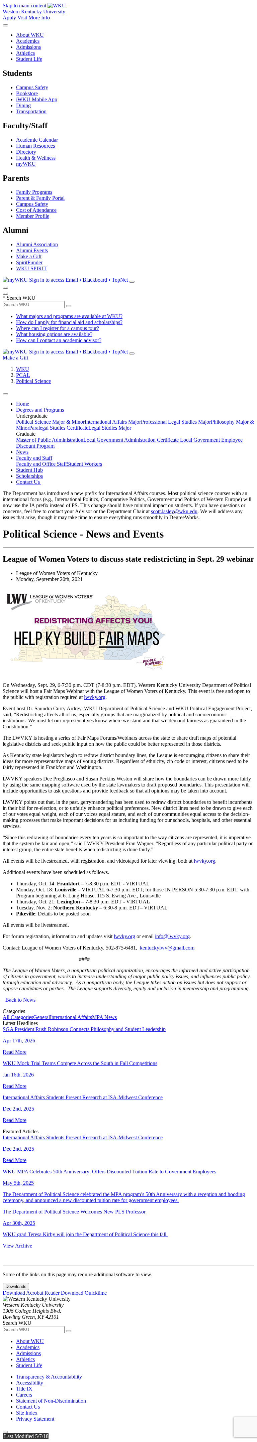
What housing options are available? (54, 334)
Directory (26, 152)
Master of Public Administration (49, 440)
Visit (22, 17)
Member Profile (32, 216)
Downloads (15, 1286)
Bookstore (27, 93)
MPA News (104, 1017)
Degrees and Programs (40, 410)
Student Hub (29, 470)
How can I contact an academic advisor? (58, 340)
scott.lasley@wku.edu (174, 511)
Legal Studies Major (109, 428)
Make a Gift (28, 256)
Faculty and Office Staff (41, 464)
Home (22, 404)
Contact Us (28, 482)
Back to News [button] (19, 1000)
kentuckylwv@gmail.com (167, 948)
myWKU (26, 164)
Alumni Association (37, 244)
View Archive (17, 1246)
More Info (39, 17)
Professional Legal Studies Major (176, 422)
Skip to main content (24, 5)
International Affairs (71, 1017)
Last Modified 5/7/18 (26, 1436)
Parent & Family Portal (40, 198)
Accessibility (29, 1383)
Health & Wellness (36, 158)
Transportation (31, 111)
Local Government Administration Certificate (131, 440)
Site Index (26, 1413)
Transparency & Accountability (49, 1377)
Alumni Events (32, 250)
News (22, 452)
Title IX (24, 1389)
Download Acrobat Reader (32, 1293)
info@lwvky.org (172, 936)
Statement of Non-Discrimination (51, 1401)
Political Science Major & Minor (50, 422)
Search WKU (19, 298)
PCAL (23, 375)
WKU (22, 369)
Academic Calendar (37, 140)
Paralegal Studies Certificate (58, 428)
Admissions (28, 47)
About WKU (30, 35)
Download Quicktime (84, 1293)
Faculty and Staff (34, 458)
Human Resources (35, 146)
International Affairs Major (113, 422)
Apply (9, 17)
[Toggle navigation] (5, 394)
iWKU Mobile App (36, 99)
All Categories (18, 1017)
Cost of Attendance (36, 210)
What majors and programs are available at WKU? (69, 316)
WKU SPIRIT (31, 268)
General (41, 1017)
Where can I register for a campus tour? (57, 328)
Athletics (25, 53)
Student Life (29, 59)
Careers (24, 1395)
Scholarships (29, 476)
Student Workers (84, 464)
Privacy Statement (35, 1419)
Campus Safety (32, 87)
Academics (27, 41)
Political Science (33, 381)
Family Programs (34, 192)
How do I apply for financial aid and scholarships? (69, 322)
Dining (23, 105)
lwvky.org (94, 697)
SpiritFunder (29, 262)
